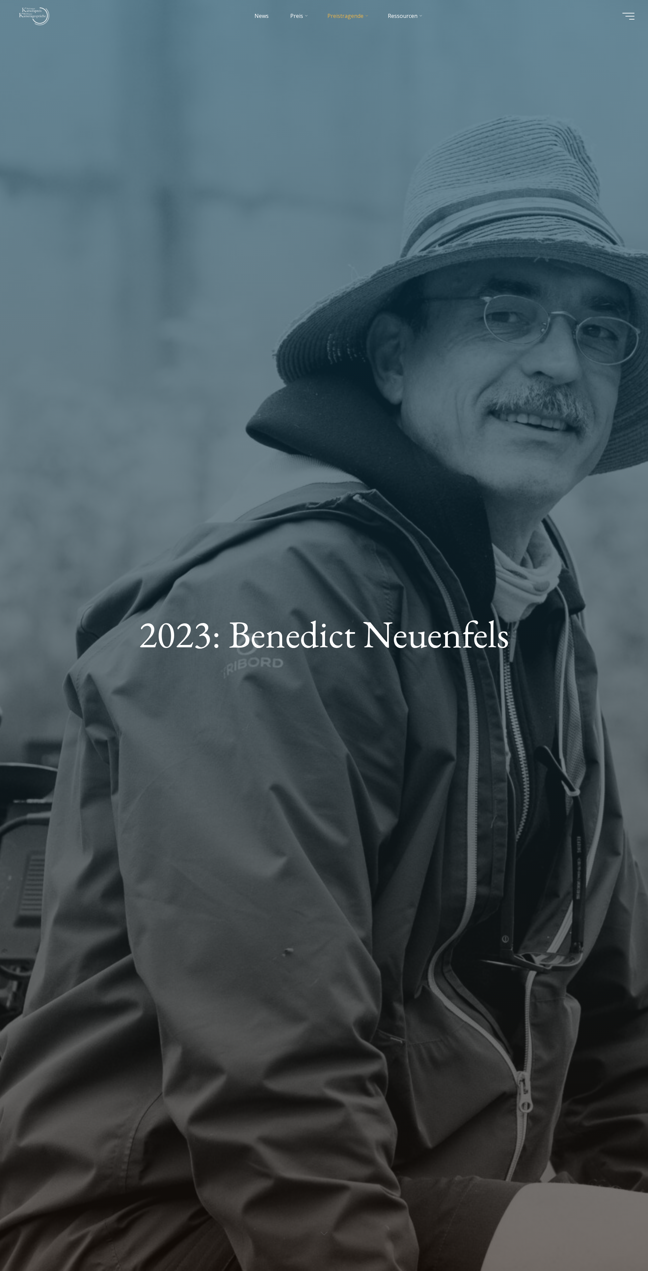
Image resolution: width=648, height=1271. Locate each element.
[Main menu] (628, 16)
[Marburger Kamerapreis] (36, 16)
